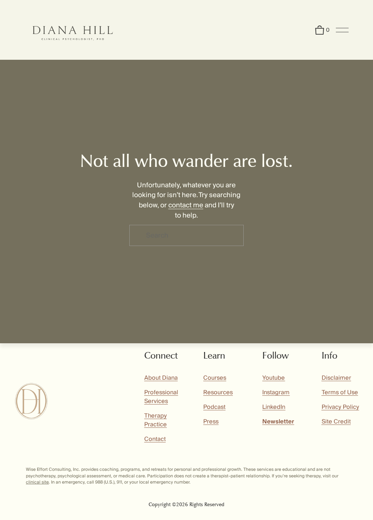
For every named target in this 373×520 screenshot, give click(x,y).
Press (211, 421)
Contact (155, 439)
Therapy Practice (155, 420)
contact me (185, 205)
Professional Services (161, 397)
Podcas (213, 407)
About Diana (161, 378)
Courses (214, 378)
